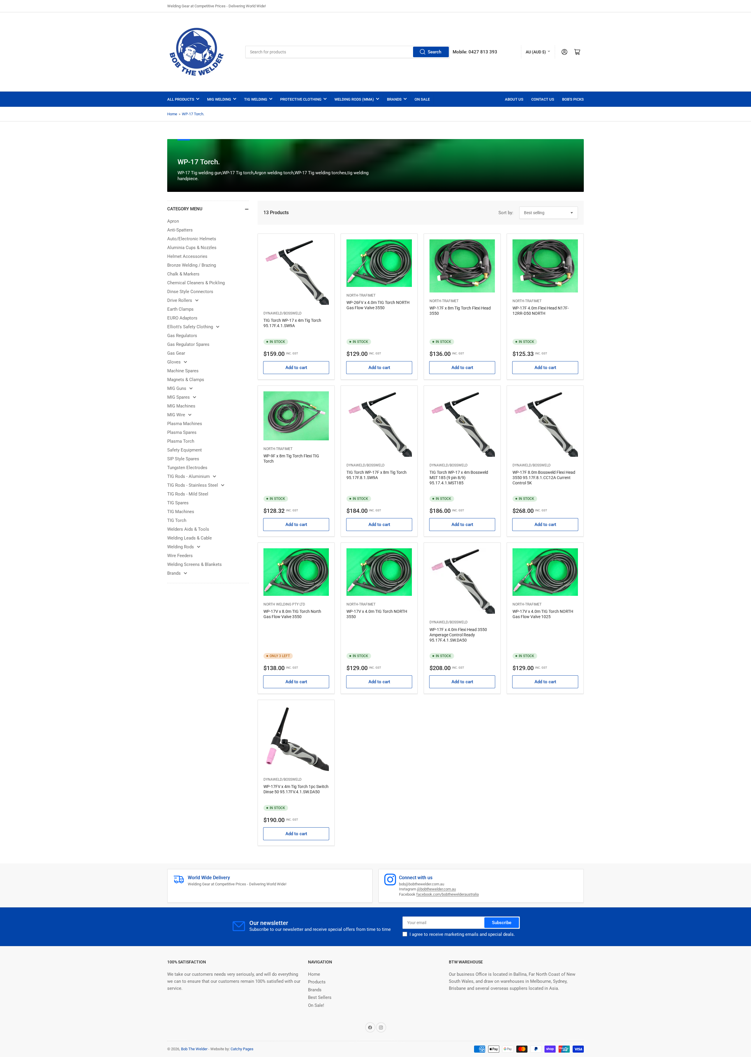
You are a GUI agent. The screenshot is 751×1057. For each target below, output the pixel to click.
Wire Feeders (180, 555)
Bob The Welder (194, 1049)
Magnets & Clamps (185, 379)
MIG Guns (176, 388)
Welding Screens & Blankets (194, 564)
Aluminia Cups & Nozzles (191, 247)
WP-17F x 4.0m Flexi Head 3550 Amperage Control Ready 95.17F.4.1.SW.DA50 (458, 634)
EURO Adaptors (182, 318)
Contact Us (542, 99)
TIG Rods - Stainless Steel (192, 485)
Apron (173, 221)
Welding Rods (180, 546)
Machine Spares (183, 370)
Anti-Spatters (180, 230)
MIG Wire (176, 414)
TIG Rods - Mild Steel (187, 494)
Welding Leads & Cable (189, 538)
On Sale (422, 99)
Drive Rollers (179, 300)
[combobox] (347, 52)
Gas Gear (176, 353)
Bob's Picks (573, 99)
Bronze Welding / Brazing (191, 265)
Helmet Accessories (187, 256)
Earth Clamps (180, 309)
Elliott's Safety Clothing (190, 326)
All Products (180, 99)
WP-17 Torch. (193, 114)
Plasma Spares (182, 432)
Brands (394, 99)
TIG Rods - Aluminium (188, 476)
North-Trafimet (361, 295)
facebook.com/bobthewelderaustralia (447, 894)
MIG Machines (181, 406)
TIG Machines (180, 511)
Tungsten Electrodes (187, 467)
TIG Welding (255, 99)
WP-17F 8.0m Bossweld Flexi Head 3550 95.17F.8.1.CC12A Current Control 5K (543, 477)
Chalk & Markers (183, 274)
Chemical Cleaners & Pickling (196, 282)
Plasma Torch (180, 441)
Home (172, 114)
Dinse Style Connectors (190, 291)
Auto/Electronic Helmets (191, 238)
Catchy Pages (242, 1049)
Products (317, 982)
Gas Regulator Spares (188, 344)
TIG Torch (176, 520)
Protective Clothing (301, 99)
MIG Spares (178, 397)
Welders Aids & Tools (188, 529)
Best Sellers (319, 997)
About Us (514, 99)
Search (434, 52)
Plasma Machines (184, 423)
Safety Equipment (184, 450)
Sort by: (505, 212)
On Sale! (316, 1005)
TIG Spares (178, 502)
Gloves (174, 362)
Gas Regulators (182, 335)
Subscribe (501, 922)
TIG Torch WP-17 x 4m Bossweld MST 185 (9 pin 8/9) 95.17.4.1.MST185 (458, 477)
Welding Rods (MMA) (354, 99)
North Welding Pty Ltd (284, 604)
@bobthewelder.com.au (436, 889)
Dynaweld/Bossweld (282, 313)
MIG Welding (219, 99)
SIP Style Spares (183, 458)
